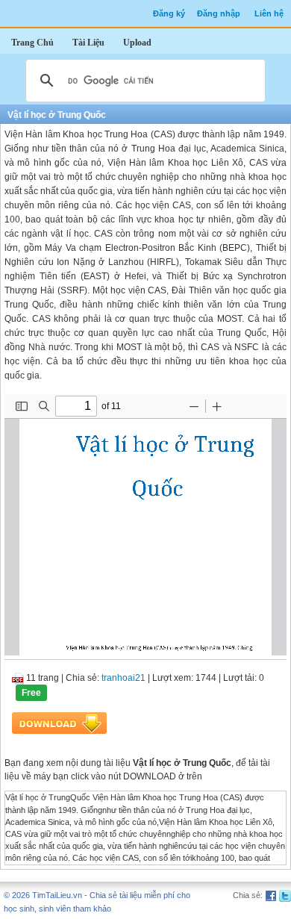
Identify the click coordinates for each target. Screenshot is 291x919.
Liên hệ (269, 13)
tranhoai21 (123, 678)
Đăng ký (169, 13)
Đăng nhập (218, 13)
